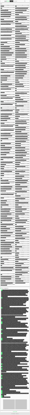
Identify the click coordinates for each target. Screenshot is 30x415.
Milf (19, 357)
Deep (11, 319)
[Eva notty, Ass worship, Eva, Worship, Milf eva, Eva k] (22, 179)
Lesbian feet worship (12, 356)
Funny (2, 328)
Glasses (16, 228)
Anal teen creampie (11, 267)
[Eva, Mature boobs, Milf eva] (8, 258)
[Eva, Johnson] (8, 91)
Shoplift (12, 385)
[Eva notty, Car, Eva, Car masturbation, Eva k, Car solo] (22, 100)
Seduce (25, 384)
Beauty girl (22, 86)
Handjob (2, 253)
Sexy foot (9, 224)
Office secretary (4, 226)
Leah (20, 84)
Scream (20, 384)
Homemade (22, 333)
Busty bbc (3, 145)
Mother (25, 357)
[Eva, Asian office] (22, 30)
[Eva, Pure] (22, 124)
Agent (17, 292)
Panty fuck (20, 238)
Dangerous (22, 263)
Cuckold (15, 307)
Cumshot (6, 311)
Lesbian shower (8, 228)
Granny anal (17, 329)
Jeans (21, 342)
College (18, 314)
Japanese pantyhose (8, 343)
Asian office (18, 31)
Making (11, 135)
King (5, 46)
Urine (13, 390)
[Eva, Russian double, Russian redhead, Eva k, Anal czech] (22, 70)
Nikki (20, 127)
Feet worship (10, 325)
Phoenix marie (7, 373)
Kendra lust (9, 352)
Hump (20, 23)
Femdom (11, 323)
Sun (17, 97)
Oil (1, 110)
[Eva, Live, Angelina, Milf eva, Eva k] (22, 43)
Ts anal (22, 226)
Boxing (3, 244)
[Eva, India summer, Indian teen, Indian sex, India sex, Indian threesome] (22, 16)
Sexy (11, 383)
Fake (13, 325)
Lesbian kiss (18, 93)
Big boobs (5, 300)
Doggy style (24, 319)
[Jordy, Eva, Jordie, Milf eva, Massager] (8, 34)
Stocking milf (18, 222)
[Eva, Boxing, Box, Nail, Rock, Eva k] (8, 243)
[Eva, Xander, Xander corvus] (8, 85)
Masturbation (2, 228)
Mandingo (14, 357)
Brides (8, 194)
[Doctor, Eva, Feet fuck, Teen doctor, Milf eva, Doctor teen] (22, 137)
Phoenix (26, 123)
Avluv (21, 123)
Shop (14, 385)
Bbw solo (20, 300)
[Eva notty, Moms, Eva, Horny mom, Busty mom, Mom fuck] (22, 7)
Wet (17, 65)
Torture (22, 388)
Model (20, 360)
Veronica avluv (17, 123)
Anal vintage (7, 130)
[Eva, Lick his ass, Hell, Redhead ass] (8, 15)
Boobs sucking (21, 171)
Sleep (3, 378)
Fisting (8, 323)
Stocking (26, 378)
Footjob (4, 323)
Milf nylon (3, 171)
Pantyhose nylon (26, 373)
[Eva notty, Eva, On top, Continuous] (8, 208)
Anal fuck (20, 38)
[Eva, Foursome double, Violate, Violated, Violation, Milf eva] (8, 37)
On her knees (18, 198)
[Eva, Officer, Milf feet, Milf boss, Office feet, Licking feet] (8, 161)
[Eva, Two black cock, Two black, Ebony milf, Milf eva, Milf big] (8, 30)
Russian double (18, 71)
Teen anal (2, 72)
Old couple (6, 367)
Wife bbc (17, 393)
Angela (21, 121)
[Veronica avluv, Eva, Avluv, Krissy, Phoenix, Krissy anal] (22, 122)
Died (17, 116)
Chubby (25, 307)
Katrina (23, 67)
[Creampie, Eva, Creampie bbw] (22, 68)
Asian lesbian (3, 292)
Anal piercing (9, 48)
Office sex (8, 246)
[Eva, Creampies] (22, 41)
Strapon (6, 379)
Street (15, 383)
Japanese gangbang (4, 342)
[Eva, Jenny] (8, 18)
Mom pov (11, 361)
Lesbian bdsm (3, 356)
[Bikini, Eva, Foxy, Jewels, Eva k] (8, 210)
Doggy (21, 319)
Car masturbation (23, 101)
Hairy (9, 333)
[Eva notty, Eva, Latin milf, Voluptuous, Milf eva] (8, 20)
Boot (27, 300)
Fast (7, 149)
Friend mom (22, 325)
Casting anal (3, 183)
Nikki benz (24, 127)
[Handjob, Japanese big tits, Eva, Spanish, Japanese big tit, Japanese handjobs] (8, 252)
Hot (1, 147)
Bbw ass (6, 306)
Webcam (6, 393)
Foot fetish (15, 325)
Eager (17, 143)
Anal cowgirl (6, 72)
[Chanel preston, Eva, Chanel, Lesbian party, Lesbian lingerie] (22, 232)
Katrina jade (20, 67)
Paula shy (7, 24)
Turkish (19, 388)
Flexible (6, 325)
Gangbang (8, 329)
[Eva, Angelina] (22, 172)
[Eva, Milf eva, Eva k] (22, 144)
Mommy (8, 361)
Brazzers (16, 50)
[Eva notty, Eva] (22, 45)
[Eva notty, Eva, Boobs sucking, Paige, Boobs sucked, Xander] (22, 170)
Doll (27, 318)
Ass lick (18, 10)
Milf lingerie (21, 166)
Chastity (9, 311)
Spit (17, 383)
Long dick (7, 14)
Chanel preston (17, 233)
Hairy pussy (3, 337)
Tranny (2, 388)
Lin (6, 183)
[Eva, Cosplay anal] (22, 183)
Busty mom (26, 8)
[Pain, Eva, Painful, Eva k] (22, 234)
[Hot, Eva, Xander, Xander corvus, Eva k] (8, 146)
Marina (20, 361)
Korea (6, 352)
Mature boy (21, 40)
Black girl (8, 305)
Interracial (6, 338)
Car (18, 101)
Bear (11, 297)
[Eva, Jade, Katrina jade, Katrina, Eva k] (22, 66)
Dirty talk (11, 320)
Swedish (18, 73)
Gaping (11, 332)
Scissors (21, 150)
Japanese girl (3, 351)
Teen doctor (23, 138)
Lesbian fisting (4, 24)
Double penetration (4, 320)
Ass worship (19, 180)
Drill (17, 21)
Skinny (11, 379)
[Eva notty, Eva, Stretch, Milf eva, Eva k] (8, 219)
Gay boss (7, 143)
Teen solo (17, 131)
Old (8, 366)
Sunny (2, 385)
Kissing (2, 84)
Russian (4, 375)
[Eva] (22, 5)
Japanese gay (13, 347)
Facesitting (16, 323)
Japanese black (3, 343)
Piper (4, 374)
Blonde (10, 302)
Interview (8, 183)
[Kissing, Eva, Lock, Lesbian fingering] (8, 234)
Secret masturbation (7, 152)
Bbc (14, 297)
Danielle (24, 150)
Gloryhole (3, 332)
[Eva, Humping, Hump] (22, 22)
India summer (18, 17)
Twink (10, 388)
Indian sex (25, 17)
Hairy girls (18, 164)
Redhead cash (23, 228)
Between (26, 220)
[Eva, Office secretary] (8, 225)
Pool (18, 374)
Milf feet (6, 162)
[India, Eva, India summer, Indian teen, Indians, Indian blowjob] (22, 271)
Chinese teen (3, 310)
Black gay (17, 305)
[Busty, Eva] (22, 215)
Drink (16, 320)
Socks (8, 380)
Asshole (16, 291)
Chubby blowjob (20, 141)
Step (10, 380)
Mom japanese (7, 362)
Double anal (3, 319)
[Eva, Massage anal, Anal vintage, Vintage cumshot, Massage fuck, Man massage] (8, 129)
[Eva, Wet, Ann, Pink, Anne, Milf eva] (22, 64)
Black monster (18, 12)
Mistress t (14, 362)
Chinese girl (3, 311)
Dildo (13, 318)
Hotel (26, 333)
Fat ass (19, 324)
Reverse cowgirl (17, 155)
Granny (5, 329)
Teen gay (6, 133)
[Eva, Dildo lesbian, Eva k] (22, 177)
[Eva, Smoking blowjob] (22, 229)
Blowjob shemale (19, 226)
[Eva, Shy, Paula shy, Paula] (8, 137)
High (5, 337)
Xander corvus (6, 86)
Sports (11, 384)
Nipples (16, 365)
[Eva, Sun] (8, 100)
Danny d (2, 186)
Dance (3, 318)
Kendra (25, 352)
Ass (15, 290)
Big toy (3, 237)
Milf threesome (18, 114)
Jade (17, 67)
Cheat (27, 311)
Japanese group (20, 346)
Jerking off (6, 224)
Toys (8, 389)
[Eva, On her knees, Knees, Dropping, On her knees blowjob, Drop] (22, 197)
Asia (17, 290)
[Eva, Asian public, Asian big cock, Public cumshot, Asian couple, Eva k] (22, 28)
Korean (4, 352)
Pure (17, 125)
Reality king (8, 46)
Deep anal (18, 319)
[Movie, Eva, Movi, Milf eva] (8, 9)
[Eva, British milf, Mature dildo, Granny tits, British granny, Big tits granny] (8, 28)
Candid (15, 315)
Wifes (7, 12)
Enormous (11, 110)
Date (6, 319)
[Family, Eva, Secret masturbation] (8, 151)
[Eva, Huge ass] (22, 81)
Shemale (16, 136)
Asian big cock (22, 29)
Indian (3, 338)
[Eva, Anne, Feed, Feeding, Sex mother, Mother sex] (8, 275)
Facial (25, 325)
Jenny (3, 19)
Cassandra (18, 274)
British (15, 302)
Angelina (19, 44)
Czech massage (20, 310)
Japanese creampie (8, 347)
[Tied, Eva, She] (8, 239)
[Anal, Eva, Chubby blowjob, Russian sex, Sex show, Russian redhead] (22, 140)
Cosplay (9, 307)
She (4, 240)
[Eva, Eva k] (8, 43)
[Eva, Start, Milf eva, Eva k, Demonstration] (22, 208)
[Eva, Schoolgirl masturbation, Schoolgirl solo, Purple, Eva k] (8, 269)
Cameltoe (9, 315)
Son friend (6, 242)
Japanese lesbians (17, 350)
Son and (24, 186)
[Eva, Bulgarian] (22, 217)
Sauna (4, 149)
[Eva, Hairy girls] (22, 163)
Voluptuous (9, 21)
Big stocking (3, 98)
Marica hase (3, 360)
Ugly (15, 390)
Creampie (17, 69)
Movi (5, 10)
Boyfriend (3, 135)
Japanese (4, 339)
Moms (19, 8)
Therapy (23, 176)
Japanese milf (14, 343)
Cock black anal (10, 114)
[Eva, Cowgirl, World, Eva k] (8, 179)
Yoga (6, 397)
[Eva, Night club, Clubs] (8, 284)
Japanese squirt (18, 347)
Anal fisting (10, 292)
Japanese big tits (5, 253)
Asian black (20, 290)
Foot (6, 323)
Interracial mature (25, 114)
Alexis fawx (6, 291)
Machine (9, 360)
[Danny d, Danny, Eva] (8, 199)
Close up (17, 19)
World (5, 180)
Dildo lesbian (18, 178)
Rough (11, 375)
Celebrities (18, 267)
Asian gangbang (15, 295)
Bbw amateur (22, 259)
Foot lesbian (3, 325)
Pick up (6, 374)
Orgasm (11, 366)
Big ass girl (25, 19)
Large (20, 152)
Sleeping (14, 378)
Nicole (6, 365)
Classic (17, 311)
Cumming (20, 228)
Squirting (19, 379)
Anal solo (7, 292)
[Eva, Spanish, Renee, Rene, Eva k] (8, 117)
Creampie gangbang (4, 315)
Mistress (17, 360)
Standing (9, 383)
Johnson (3, 92)
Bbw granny (21, 302)
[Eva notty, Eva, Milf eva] (22, 32)
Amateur (27, 291)
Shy (2, 138)
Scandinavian (22, 73)
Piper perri (26, 370)
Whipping (20, 393)
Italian (11, 338)
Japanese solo (13, 342)
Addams (3, 133)
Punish (3, 116)
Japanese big (26, 350)
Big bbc (12, 224)
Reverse (22, 155)
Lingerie (9, 355)
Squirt (11, 378)
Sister (8, 378)
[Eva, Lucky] (8, 172)
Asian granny (14, 292)
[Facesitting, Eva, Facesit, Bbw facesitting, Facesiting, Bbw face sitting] (22, 35)
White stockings (10, 393)
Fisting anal (4, 324)
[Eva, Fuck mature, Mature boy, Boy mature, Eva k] (22, 39)
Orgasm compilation (15, 367)
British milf (3, 29)
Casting (27, 307)
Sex (19, 378)
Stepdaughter (3, 218)
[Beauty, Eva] (22, 199)
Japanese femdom (4, 346)
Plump (5, 371)
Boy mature (25, 40)
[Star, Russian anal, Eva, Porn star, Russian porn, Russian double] (8, 65)
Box (5, 244)
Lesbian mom (20, 355)
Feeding (7, 276)
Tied (1, 240)
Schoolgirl (3, 384)
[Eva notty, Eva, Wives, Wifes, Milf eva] (8, 11)
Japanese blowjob (4, 348)
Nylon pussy (10, 171)
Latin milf (6, 21)
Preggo (20, 374)
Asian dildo (6, 296)
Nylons (13, 365)
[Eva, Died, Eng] (22, 115)
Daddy (8, 318)
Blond (3, 263)
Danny (4, 200)
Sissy (23, 378)
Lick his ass (3, 16)
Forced (24, 323)
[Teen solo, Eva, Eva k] (22, 130)
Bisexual (3, 301)
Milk (11, 357)
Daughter (16, 318)
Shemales (25, 383)
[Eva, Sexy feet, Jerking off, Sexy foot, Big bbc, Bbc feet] (8, 223)
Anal (3, 290)
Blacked (19, 297)
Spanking (17, 378)
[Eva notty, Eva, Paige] (22, 264)
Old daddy (3, 367)
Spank (21, 378)
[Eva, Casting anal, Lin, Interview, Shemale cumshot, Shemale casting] (8, 182)
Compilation (21, 307)
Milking (22, 360)
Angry (7, 116)
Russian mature (8, 375)
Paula (9, 24)
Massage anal (4, 130)
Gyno (14, 329)
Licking (17, 355)
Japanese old (24, 346)
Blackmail (8, 301)
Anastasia (3, 295)
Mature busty (7, 50)
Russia (21, 375)
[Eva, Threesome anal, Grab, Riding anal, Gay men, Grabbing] (8, 212)
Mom (3, 357)
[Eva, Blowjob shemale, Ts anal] (22, 225)
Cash (8, 314)
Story (22, 383)
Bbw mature (24, 301)
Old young (20, 367)
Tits (16, 388)
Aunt (23, 292)
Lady (17, 160)
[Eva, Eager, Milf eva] (22, 142)
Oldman (23, 366)
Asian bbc (13, 291)
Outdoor (19, 366)
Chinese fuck (21, 314)
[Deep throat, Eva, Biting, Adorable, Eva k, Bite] (22, 181)
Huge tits (25, 334)
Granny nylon (6, 171)
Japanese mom (14, 339)
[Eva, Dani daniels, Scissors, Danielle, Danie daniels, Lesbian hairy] (22, 149)
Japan (6, 339)
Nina (4, 365)
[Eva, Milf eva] (22, 13)
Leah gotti (17, 84)
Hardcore (18, 334)
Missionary (17, 361)
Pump (19, 373)
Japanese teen (9, 342)
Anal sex (3, 296)
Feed (4, 276)
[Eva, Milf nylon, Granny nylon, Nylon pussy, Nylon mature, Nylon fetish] (8, 170)
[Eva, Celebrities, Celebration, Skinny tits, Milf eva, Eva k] (22, 266)
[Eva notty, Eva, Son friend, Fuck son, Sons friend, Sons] (8, 241)
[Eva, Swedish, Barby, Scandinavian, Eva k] (22, 72)
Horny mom (23, 8)
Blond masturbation (4, 305)
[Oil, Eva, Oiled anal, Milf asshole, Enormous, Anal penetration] (8, 109)
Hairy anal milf (4, 104)
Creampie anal (24, 191)
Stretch (6, 220)
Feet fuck (20, 138)
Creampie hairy (14, 314)
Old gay (16, 366)
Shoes (23, 384)
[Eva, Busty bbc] (8, 144)
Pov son (26, 186)
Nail (6, 244)
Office (1, 232)
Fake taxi (24, 324)
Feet (14, 323)
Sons (19, 186)
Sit (2, 159)
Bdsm (8, 297)
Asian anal (12, 290)
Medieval (18, 95)
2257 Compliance (13, 413)
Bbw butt (26, 63)
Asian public (18, 29)
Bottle (8, 306)
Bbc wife (3, 306)
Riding (13, 375)
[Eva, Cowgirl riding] (8, 163)
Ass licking (6, 84)
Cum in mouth (13, 311)
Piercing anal (3, 48)
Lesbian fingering (8, 235)
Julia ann (18, 339)
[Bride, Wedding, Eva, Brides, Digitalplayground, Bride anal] (8, 193)
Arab (7, 290)
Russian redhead (23, 71)
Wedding (4, 194)
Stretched (21, 211)
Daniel (7, 186)
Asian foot (21, 295)
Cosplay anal (18, 184)
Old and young (10, 367)
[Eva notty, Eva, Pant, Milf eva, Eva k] (22, 146)
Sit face (8, 84)
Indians (26, 272)
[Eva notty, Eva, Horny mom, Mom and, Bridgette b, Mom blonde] (8, 88)
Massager (10, 35)
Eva (1, 8)
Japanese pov (23, 348)
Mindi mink (25, 93)
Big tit (16, 238)
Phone (22, 373)
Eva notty (17, 8)
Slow (9, 72)
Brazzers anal (23, 50)
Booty (15, 305)
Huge (12, 334)
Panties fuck (23, 238)
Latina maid (3, 143)
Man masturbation (24, 160)
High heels (14, 334)
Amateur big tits (21, 99)
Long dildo (18, 152)
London (3, 355)
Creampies (18, 42)
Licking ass (20, 10)
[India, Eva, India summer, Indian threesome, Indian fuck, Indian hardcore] (22, 25)
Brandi (2, 302)
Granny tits (10, 29)
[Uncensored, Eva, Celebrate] (22, 156)
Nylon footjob (10, 365)
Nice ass (6, 135)
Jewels (6, 211)
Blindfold (20, 259)
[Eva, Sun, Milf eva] (22, 96)
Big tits (27, 297)
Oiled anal (5, 110)
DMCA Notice (17, 413)
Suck (17, 384)
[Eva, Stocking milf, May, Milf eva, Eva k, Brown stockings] (22, 221)
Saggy (21, 379)
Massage (6, 357)
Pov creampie (12, 374)
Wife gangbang (26, 393)
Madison (22, 357)
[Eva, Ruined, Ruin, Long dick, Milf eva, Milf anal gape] (8, 13)
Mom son (17, 357)
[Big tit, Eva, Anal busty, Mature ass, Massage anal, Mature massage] (22, 212)
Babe (24, 302)
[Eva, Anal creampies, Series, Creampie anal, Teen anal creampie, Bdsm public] (22, 190)
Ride (2, 246)
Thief (6, 389)
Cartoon (18, 307)
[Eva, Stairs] (22, 117)
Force (26, 323)
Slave (13, 379)
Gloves (21, 329)
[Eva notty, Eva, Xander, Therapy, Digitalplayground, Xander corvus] (22, 175)
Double (11, 318)
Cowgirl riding (4, 164)
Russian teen (24, 375)
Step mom (3, 380)
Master (5, 116)
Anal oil (22, 38)
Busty (10, 301)
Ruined (3, 14)
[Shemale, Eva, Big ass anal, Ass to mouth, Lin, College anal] (22, 135)
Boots (24, 297)
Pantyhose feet (13, 370)
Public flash (6, 370)
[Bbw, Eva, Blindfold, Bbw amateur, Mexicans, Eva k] (22, 258)
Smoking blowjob (19, 230)
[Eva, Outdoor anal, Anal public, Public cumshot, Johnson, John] (8, 125)
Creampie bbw (21, 69)
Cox (18, 311)
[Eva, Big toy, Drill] (8, 236)
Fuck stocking (7, 98)
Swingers (20, 383)
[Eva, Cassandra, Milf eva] (22, 273)
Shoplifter (23, 380)
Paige (24, 171)
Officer (3, 162)
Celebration (21, 267)
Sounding (14, 384)
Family (1, 152)
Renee (5, 118)
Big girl (18, 86)
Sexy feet (3, 224)
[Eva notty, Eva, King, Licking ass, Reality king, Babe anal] (22, 132)
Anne (22, 65)
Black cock (18, 166)
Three (4, 389)
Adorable (23, 182)
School (16, 379)
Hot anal (12, 157)
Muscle (14, 360)
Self (27, 383)
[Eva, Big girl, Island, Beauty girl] (22, 85)
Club (10, 314)
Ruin (5, 14)
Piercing (18, 370)
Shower (13, 380)
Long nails (7, 356)
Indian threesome (24, 26)
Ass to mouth (24, 136)
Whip (2, 394)
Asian (5, 290)
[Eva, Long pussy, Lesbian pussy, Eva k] (22, 128)
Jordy (1, 35)
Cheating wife (19, 315)
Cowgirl (3, 180)
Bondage (6, 297)
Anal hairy (7, 104)
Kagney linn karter (18, 352)
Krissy (23, 123)
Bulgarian (18, 218)
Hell (6, 16)
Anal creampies (18, 191)
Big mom (18, 302)
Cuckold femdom (24, 315)
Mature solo (26, 361)
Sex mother (10, 276)
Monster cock (18, 362)
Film (21, 324)
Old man (4, 366)
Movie (1, 10)
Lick (6, 355)
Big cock (13, 300)
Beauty (16, 200)
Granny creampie (15, 332)
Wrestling (14, 393)
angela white (24, 121)
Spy (20, 380)
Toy (2, 389)
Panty (9, 374)
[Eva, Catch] (8, 5)
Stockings (3, 379)
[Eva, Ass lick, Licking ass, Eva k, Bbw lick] (22, 9)
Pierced (11, 373)
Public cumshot (26, 29)
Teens (12, 388)
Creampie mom (15, 310)
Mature (9, 357)
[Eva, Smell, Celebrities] (8, 215)
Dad (5, 318)
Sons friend (12, 242)
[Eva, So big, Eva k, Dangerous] (22, 262)
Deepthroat (24, 318)
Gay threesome (24, 48)
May (20, 222)
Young (3, 397)
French (10, 324)
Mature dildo (6, 29)
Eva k (23, 10)
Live (17, 44)
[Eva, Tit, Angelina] (22, 161)
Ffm (16, 324)
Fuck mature (18, 40)
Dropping (24, 198)
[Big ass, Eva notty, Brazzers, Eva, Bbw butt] (22, 62)
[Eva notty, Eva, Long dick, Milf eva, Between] (22, 219)
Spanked (3, 383)
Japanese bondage (9, 346)
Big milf (11, 84)
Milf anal (23, 361)
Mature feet (3, 362)
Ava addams (25, 290)
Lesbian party (24, 233)
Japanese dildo (22, 350)
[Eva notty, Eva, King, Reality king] (8, 45)
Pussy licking (14, 373)
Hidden (17, 333)
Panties (2, 371)
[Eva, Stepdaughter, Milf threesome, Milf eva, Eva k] (8, 217)
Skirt (13, 383)
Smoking (6, 383)
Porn (20, 370)
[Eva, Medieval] (22, 94)
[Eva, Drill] (22, 20)
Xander (3, 86)
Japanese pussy (12, 350)
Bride (1, 194)
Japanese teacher (15, 346)
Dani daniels (18, 150)
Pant (20, 147)
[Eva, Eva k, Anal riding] (8, 119)
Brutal (16, 301)
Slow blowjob (12, 72)
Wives (6, 12)
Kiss (12, 352)
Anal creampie (23, 291)
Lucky (3, 173)
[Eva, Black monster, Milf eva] (22, 11)
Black (16, 297)
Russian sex (24, 141)
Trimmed (18, 211)
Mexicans (26, 259)
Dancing (14, 320)
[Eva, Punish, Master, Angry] (8, 115)
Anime (10, 290)
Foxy (4, 211)
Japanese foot (18, 342)
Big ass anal (21, 136)
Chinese (4, 307)
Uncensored (17, 157)
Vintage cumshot (11, 130)
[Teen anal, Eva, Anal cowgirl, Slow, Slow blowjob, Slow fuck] (8, 71)
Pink (20, 65)
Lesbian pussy (21, 129)
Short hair (24, 379)
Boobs (8, 300)
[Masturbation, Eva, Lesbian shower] (8, 227)
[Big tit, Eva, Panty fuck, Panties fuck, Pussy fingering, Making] (22, 237)
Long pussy (18, 129)
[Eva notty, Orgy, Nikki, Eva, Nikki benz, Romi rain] (22, 126)
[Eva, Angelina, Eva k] (8, 94)
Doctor (16, 138)
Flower (11, 232)
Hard (6, 334)
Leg (23, 355)
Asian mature (10, 295)
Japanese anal (22, 339)
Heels (20, 333)
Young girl (8, 397)
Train (24, 388)
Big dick (7, 302)
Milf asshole (8, 110)
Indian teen (22, 17)
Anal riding (5, 120)
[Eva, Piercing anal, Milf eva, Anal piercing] (8, 47)
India (16, 26)
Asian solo (6, 295)
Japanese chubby (14, 348)
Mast (20, 19)
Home (4, 334)
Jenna (20, 50)
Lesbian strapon (13, 355)
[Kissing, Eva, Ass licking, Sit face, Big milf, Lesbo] (8, 83)
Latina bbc (6, 114)
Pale (2, 374)
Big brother (20, 160)
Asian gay (19, 291)
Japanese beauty (9, 348)
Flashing (19, 325)
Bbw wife (21, 305)
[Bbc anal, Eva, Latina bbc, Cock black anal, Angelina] (8, 113)
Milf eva (7, 10)
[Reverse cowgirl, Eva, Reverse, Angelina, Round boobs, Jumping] (22, 154)
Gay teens (9, 133)
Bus (12, 297)
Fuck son (9, 242)
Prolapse (3, 370)
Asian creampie (25, 295)
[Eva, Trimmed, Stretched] (22, 210)
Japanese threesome (8, 351)
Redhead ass (8, 16)
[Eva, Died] (8, 260)
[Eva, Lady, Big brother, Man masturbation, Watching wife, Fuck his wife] (22, 159)
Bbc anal (2, 114)
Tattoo (15, 388)
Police (9, 370)
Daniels (9, 186)
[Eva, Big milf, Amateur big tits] (22, 98)
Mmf (5, 361)
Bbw (3, 297)
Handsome (21, 334)
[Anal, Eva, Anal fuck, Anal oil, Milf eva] (22, 37)
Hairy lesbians (22, 93)
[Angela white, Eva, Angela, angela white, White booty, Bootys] (22, 120)
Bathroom (24, 305)
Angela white (17, 121)
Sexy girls (22, 19)
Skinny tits (24, 267)
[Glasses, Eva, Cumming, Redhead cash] (22, 227)
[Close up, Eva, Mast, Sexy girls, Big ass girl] (22, 18)
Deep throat (17, 182)
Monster (25, 360)
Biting (21, 182)
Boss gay (9, 143)
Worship (24, 180)
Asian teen (26, 292)
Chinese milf (12, 315)
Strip (8, 384)
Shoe (26, 380)
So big (17, 263)
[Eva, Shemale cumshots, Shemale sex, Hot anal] (8, 156)
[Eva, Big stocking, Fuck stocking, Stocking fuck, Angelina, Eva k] (8, 97)
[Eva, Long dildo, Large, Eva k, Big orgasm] (22, 151)
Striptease (5, 385)
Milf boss (8, 162)
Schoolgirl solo (10, 270)
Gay (3, 329)
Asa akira (10, 291)
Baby (25, 300)
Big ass (16, 63)
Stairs (17, 118)
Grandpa (12, 329)
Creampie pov (22, 311)
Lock (5, 235)
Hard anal (18, 48)
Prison (16, 374)
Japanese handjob (23, 343)
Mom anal (3, 361)
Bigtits (5, 302)
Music (11, 360)
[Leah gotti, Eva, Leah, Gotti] (22, 83)
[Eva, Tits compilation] (8, 58)
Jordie (5, 35)
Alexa (18, 295)
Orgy (18, 127)
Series (21, 191)
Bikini (1, 211)
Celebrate (21, 157)
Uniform (10, 390)
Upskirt (4, 390)
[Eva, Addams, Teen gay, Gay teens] (8, 132)
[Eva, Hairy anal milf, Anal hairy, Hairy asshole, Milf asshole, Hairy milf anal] (8, 103)
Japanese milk (3, 347)
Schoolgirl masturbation (5, 270)
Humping (18, 23)
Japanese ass (7, 350)
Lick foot (26, 355)
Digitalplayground (11, 194)
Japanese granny (25, 342)
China (6, 307)
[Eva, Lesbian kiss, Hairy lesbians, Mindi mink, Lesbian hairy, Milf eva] (22, 92)
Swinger (6, 380)
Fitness (5, 328)
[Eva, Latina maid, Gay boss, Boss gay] (8, 142)
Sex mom (8, 385)
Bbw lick (25, 10)
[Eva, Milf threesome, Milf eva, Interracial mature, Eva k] (22, 113)
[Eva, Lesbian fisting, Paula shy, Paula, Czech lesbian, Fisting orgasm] (8, 23)
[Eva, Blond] (8, 262)
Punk (17, 373)
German (23, 329)
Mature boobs (4, 259)
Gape (5, 332)
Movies (11, 362)
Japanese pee (3, 350)
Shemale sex (8, 157)
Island (20, 86)
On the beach (26, 366)
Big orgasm (25, 152)
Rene (7, 118)
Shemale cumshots (4, 157)
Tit (17, 162)
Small (15, 380)
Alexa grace (3, 291)
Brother (13, 301)
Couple (6, 310)
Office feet (11, 162)
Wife (3, 393)
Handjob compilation (13, 333)
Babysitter (12, 305)
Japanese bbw (10, 339)
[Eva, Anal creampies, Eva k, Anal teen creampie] (8, 266)
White (23, 393)
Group (26, 329)
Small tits (6, 384)
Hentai (3, 333)
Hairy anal (9, 334)
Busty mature (3, 50)
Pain (16, 370)
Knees (21, 198)
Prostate (23, 370)
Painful (19, 235)
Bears (12, 302)
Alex (6, 1)
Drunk (21, 318)
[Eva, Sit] (8, 158)
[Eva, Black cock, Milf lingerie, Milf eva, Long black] (22, 165)
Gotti (22, 84)
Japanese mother (23, 347)
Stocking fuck (10, 98)
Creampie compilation (4, 314)
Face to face (18, 246)
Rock (8, 244)
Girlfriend (8, 332)
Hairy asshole (10, 104)
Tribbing (7, 388)
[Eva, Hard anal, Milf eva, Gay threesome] (22, 47)
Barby (20, 73)
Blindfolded (16, 300)
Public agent (3, 373)
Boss (23, 300)
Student (9, 379)
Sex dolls (18, 380)
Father (8, 324)
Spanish (3, 118)
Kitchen (14, 352)
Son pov (21, 186)
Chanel (22, 233)
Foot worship (13, 324)
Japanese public (19, 348)
